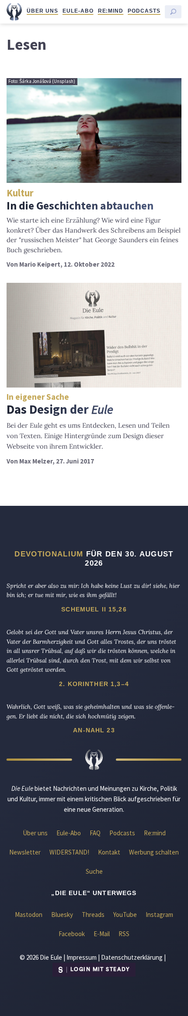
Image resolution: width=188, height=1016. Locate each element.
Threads (93, 914)
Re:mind (111, 11)
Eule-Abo (78, 11)
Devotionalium (48, 554)
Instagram (159, 914)
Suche (94, 871)
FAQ (95, 833)
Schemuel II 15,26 (94, 609)
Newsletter (25, 852)
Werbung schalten (154, 852)
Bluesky (62, 914)
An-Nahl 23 (94, 730)
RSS (123, 934)
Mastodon (28, 914)
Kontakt (109, 852)
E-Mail (102, 934)
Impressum (81, 957)
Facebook (72, 934)
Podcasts (144, 11)
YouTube (125, 914)
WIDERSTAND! (69, 852)
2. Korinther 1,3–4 (94, 683)
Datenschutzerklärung (132, 957)
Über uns (42, 11)
